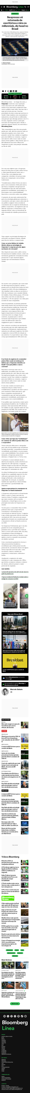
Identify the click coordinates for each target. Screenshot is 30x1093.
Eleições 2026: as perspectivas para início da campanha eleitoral (10, 862)
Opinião (3, 1068)
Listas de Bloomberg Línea (7, 1062)
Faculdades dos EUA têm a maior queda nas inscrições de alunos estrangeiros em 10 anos (11, 776)
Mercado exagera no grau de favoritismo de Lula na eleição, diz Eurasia (11, 725)
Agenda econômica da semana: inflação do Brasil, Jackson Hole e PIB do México (10, 816)
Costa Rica (4, 1050)
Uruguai (3, 1049)
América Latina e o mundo (7, 1036)
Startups (3, 1064)
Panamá (3, 1047)
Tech (3, 1063)
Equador (3, 1046)
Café (22, 950)
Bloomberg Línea (11, 953)
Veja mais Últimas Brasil (15, 614)
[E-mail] (11, 692)
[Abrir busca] (25, 7)
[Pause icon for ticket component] (1, 10)
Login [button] (28, 6)
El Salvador (4, 1051)
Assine (3, 1076)
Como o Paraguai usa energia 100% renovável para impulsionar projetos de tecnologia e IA (11, 943)
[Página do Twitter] (8, 1016)
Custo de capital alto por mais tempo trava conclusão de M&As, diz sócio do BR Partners (14, 632)
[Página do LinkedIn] (18, 1016)
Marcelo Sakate (6, 63)
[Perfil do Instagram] (15, 1016)
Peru (2, 1045)
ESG (3, 1066)
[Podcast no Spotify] (25, 1016)
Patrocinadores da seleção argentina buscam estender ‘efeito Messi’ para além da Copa (20, 995)
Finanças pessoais (5, 1067)
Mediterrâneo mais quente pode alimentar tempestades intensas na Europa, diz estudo (11, 920)
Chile (3, 1044)
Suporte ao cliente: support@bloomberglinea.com (12, 1088)
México (3, 1039)
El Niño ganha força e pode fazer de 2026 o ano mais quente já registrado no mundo (10, 928)
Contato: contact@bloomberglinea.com (10, 1087)
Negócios (15, 13)
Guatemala (4, 1052)
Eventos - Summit (5, 1085)
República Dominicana (6, 1054)
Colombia (4, 1041)
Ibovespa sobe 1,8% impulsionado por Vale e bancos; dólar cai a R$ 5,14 (10, 823)
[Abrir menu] (2, 7)
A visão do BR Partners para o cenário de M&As (11, 747)
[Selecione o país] (4, 6)
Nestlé (16, 950)
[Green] (15, 898)
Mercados (4, 1060)
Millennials (15, 955)
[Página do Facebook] (4, 1016)
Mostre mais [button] (15, 1003)
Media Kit (4, 1080)
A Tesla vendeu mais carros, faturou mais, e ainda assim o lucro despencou (11, 885)
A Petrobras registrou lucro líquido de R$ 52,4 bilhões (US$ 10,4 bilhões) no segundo (10, 869)
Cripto (3, 1071)
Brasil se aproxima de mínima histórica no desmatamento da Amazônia (11, 935)
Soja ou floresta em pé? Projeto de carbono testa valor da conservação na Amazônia (9, 912)
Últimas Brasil (9, 950)
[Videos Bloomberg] (15, 857)
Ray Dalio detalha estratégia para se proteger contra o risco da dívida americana (10, 785)
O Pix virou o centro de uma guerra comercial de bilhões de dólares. (10, 891)
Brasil (3, 1037)
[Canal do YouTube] (11, 1016)
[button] (3, 91)
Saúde (3, 1069)
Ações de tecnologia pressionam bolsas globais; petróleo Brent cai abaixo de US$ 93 (10, 755)
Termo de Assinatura (6, 1077)
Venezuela (4, 1042)
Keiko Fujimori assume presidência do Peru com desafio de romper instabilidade (9, 877)
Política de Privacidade (6, 1079)
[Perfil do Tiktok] (22, 1016)
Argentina (4, 1040)
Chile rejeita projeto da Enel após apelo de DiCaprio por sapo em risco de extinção (10, 905)
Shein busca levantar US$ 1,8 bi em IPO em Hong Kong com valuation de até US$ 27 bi (14, 651)
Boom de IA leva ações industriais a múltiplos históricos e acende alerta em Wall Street (10, 830)
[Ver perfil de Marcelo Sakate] (6, 691)
